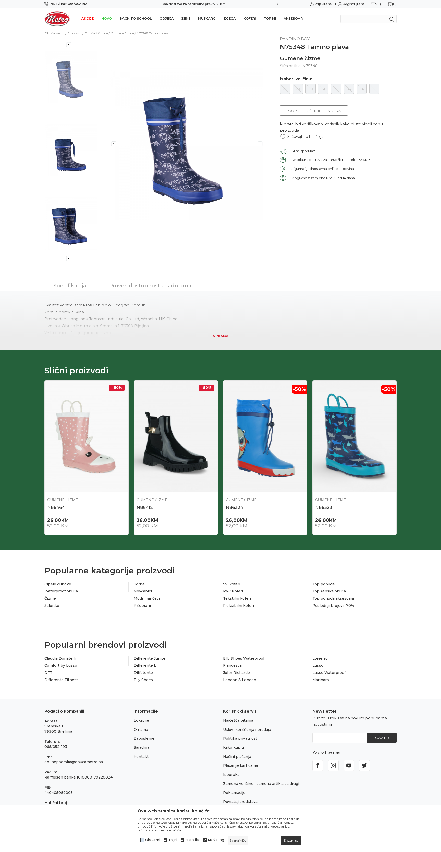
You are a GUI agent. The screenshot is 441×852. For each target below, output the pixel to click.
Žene (185, 18)
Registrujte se (354, 4)
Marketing (216, 840)
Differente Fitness (61, 679)
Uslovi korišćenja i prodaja (247, 729)
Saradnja (141, 747)
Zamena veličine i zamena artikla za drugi (261, 783)
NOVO (106, 18)
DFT (48, 672)
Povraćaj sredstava (240, 801)
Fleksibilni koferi (238, 605)
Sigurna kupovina (220, 4)
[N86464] (86, 436)
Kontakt (141, 756)
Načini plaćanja (237, 756)
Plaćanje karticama (240, 765)
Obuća (89, 33)
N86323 (323, 507)
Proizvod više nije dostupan (314, 111)
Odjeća (167, 18)
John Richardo (236, 672)
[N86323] (354, 436)
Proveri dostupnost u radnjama (150, 285)
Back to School (135, 18)
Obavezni (152, 840)
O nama (141, 729)
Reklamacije (234, 792)
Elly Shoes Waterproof (243, 658)
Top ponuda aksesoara (333, 598)
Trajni (172, 840)
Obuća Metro (54, 33)
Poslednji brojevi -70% (333, 605)
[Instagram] (333, 765)
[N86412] (176, 436)
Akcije (87, 18)
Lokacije (141, 720)
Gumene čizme (122, 33)
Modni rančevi (147, 598)
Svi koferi (231, 584)
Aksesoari (294, 18)
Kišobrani (142, 605)
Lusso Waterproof (329, 672)
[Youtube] (349, 765)
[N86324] (265, 436)
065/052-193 (55, 746)
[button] (301, 136)
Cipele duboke (57, 584)
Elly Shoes (143, 679)
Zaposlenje (144, 738)
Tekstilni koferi (237, 598)
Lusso (317, 665)
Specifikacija (69, 285)
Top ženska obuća (329, 591)
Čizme (103, 33)
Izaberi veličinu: (296, 79)
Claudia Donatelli (60, 658)
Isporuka (231, 774)
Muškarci (207, 18)
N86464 (56, 507)
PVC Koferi (233, 591)
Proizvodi (74, 33)
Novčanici (143, 591)
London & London (239, 679)
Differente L (145, 665)
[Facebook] (318, 765)
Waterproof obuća (61, 591)
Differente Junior (149, 658)
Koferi (249, 18)
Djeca (230, 18)
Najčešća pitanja (238, 720)
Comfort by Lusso (60, 665)
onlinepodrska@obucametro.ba (73, 762)
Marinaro (320, 679)
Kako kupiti (233, 747)
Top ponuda (323, 584)
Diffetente (143, 672)
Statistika (193, 840)
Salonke (51, 605)
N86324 (234, 507)
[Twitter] (364, 765)
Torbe (270, 18)
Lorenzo (320, 658)
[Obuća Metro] (57, 19)
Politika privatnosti (240, 738)
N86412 (145, 507)
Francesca (232, 665)
